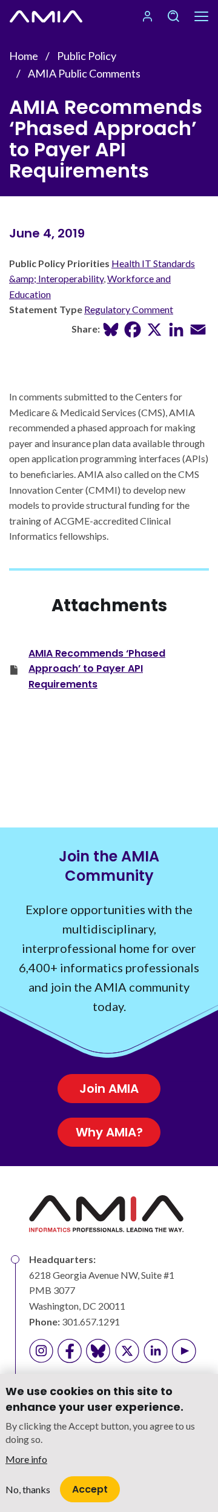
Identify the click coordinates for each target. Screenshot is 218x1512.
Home (23, 55)
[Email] (198, 328)
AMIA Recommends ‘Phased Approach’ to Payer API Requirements (96, 668)
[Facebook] (133, 328)
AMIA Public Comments (84, 73)
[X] (154, 328)
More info (26, 1459)
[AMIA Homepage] (46, 16)
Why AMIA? (109, 1132)
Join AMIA (109, 1088)
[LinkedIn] (176, 328)
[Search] (173, 16)
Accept (90, 1489)
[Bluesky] (111, 328)
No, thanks (27, 1489)
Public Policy (86, 55)
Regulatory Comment (128, 309)
